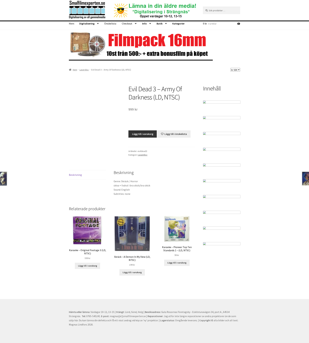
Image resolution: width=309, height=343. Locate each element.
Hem (71, 23)
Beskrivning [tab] (75, 174)
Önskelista (110, 23)
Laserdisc (84, 69)
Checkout (127, 23)
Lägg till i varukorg (142, 134)
